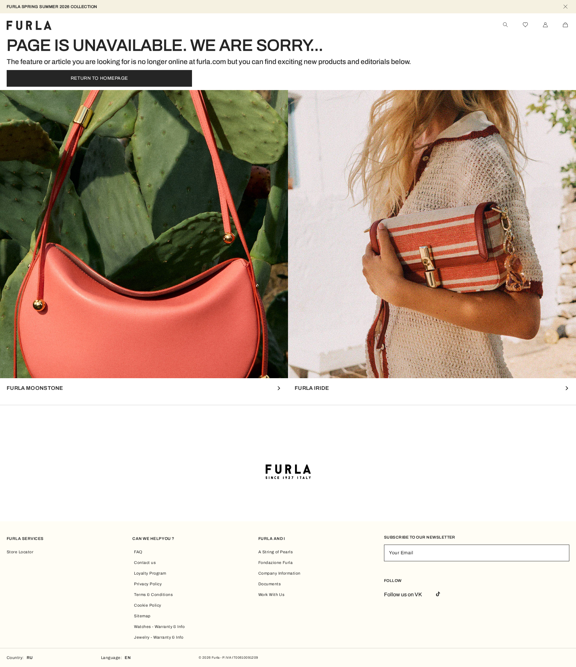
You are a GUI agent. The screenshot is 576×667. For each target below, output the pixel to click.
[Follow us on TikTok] (438, 594)
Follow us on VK (403, 594)
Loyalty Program (150, 573)
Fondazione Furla (275, 562)
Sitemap (142, 616)
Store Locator (20, 552)
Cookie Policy (147, 605)
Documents (269, 584)
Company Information (279, 573)
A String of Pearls (275, 552)
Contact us (145, 562)
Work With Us (271, 594)
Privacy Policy (148, 584)
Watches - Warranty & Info (159, 626)
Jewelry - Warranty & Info (158, 637)
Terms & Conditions (153, 594)
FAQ (138, 552)
